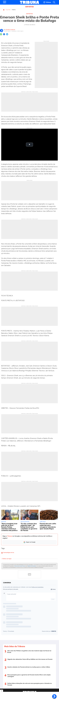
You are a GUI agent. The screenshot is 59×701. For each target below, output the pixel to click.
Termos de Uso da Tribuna (19, 566)
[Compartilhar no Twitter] (7, 34)
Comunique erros (8, 552)
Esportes (29, 7)
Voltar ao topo (6, 558)
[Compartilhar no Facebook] (4, 34)
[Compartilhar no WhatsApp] (1, 34)
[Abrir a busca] (54, 2)
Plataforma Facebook (32, 566)
